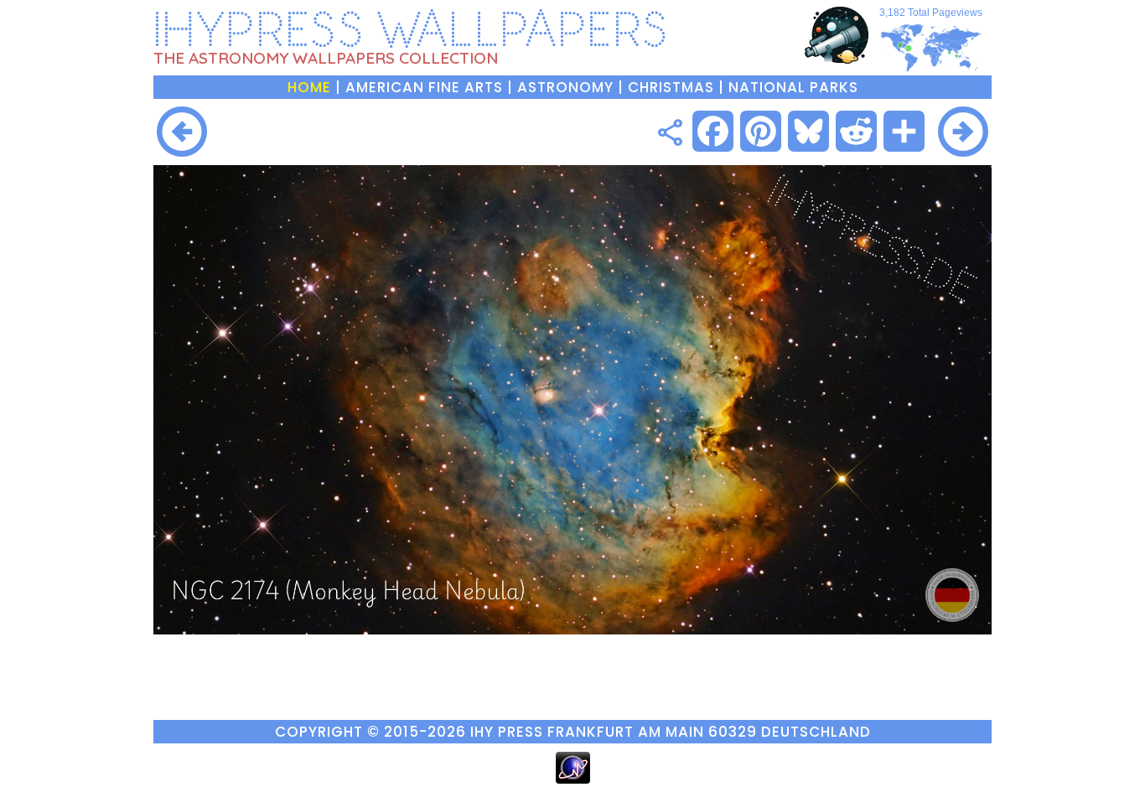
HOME (309, 87)
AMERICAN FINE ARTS (424, 87)
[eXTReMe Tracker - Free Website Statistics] (573, 779)
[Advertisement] (427, 131)
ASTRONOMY (565, 87)
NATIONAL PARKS (793, 87)
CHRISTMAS (671, 87)
